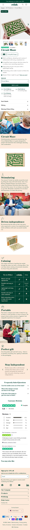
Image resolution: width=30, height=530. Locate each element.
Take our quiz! (23, 75)
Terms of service (7, 525)
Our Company (5, 490)
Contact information (17, 525)
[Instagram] (11, 485)
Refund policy (15, 522)
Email (3, 476)
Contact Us (4, 503)
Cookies (25, 525)
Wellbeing (4, 497)
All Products (9, 8)
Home (2, 8)
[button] (3, 4)
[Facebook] (2, 485)
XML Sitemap (15, 527)
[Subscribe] (27, 476)
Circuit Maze (8, 50)
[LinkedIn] (28, 485)
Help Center (5, 500)
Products (4, 493)
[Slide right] (28, 24)
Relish (9, 522)
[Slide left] (1, 24)
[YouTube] (19, 485)
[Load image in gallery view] (5, 43)
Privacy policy (23, 522)
